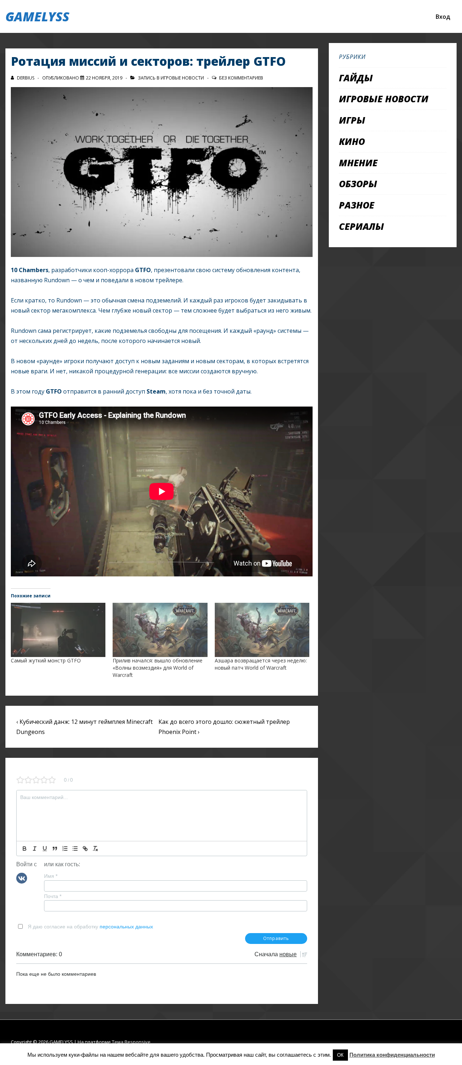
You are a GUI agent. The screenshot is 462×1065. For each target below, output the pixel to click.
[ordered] (65, 848)
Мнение (358, 162)
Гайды (356, 78)
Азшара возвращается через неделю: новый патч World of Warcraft (261, 664)
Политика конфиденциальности (392, 1055)
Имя (50, 876)
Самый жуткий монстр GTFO (46, 660)
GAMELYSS (37, 16)
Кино (352, 141)
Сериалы (361, 226)
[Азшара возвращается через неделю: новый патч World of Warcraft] (262, 630)
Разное (356, 205)
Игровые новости (182, 78)
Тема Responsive (131, 1042)
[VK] (21, 878)
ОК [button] (340, 1055)
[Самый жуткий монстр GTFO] (58, 630)
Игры (352, 120)
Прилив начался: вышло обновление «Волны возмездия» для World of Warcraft (157, 667)
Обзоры (358, 183)
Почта (52, 896)
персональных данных (126, 926)
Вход (443, 17)
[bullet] (75, 848)
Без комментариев (241, 78)
